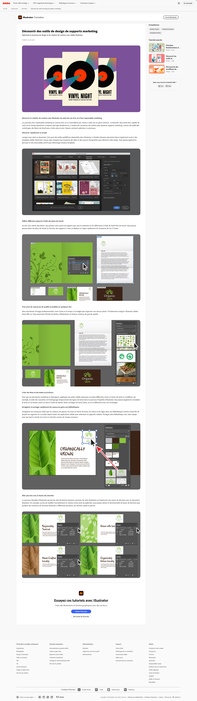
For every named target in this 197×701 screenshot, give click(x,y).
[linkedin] (52, 697)
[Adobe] (6, 3)
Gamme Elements (21, 667)
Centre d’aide (119, 648)
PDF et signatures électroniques (43, 3)
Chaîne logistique (154, 670)
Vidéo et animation (21, 657)
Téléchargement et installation (124, 651)
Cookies (161, 697)
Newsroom (152, 660)
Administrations (87, 654)
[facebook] (40, 697)
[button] (179, 3)
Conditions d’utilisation (150, 697)
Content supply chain (55, 651)
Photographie (20, 651)
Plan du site (168, 697)
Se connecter (188, 3)
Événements (152, 657)
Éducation (85, 648)
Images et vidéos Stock (22, 670)
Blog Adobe (152, 682)
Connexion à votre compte (156, 648)
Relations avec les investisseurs (157, 667)
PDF (17, 660)
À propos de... (152, 651)
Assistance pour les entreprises (124, 660)
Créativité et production (56, 657)
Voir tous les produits (22, 673)
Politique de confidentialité (135, 697)
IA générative (20, 648)
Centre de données (154, 673)
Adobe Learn (119, 657)
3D (17, 664)
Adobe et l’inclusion (154, 679)
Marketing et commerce (66, 3)
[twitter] (48, 697)
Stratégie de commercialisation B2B (59, 660)
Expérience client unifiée (56, 654)
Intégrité (151, 676)
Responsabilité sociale (155, 664)
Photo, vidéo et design (20, 3)
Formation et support (87, 3)
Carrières (151, 654)
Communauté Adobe (121, 654)
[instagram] (44, 697)
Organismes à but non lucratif (91, 651)
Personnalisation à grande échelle (58, 648)
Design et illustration (22, 654)
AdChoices (178, 697)
